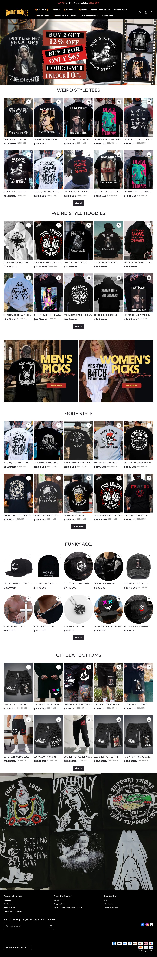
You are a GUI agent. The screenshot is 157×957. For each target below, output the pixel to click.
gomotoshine (149, 951)
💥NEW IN (83, 9)
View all (78, 203)
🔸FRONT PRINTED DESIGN (64, 15)
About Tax (108, 904)
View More (78, 526)
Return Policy (59, 900)
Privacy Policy (9, 908)
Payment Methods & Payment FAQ (68, 908)
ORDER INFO (107, 15)
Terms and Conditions (13, 911)
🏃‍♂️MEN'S (56, 9)
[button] (139, 12)
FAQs (106, 900)
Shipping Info (59, 904)
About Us (7, 900)
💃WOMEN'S (69, 9)
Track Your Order (111, 908)
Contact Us (8, 904)
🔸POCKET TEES (42, 15)
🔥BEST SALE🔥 (41, 9)
